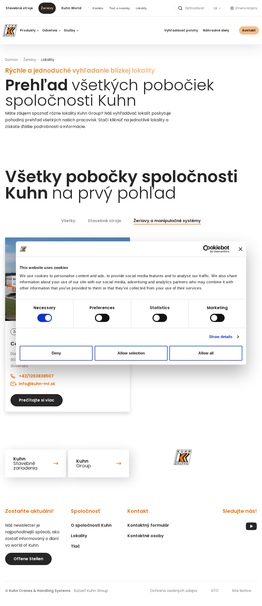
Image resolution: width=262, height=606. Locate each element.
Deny (56, 353)
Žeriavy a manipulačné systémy (167, 221)
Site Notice (241, 590)
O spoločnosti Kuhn (91, 525)
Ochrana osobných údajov (174, 590)
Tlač (75, 546)
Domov (11, 59)
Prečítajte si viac (36, 400)
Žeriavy (47, 8)
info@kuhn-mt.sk (37, 384)
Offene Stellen (28, 559)
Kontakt (249, 30)
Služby (70, 30)
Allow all (206, 353)
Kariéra (98, 8)
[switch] (102, 318)
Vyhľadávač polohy (181, 30)
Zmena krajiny (246, 8)
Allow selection (131, 353)
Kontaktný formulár (148, 525)
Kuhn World (71, 8)
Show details (220, 336)
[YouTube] (251, 529)
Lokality (141, 8)
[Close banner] (240, 249)
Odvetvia (50, 30)
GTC (215, 590)
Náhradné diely (216, 30)
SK (216, 8)
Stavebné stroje (19, 8)
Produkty (28, 30)
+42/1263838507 (36, 376)
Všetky (68, 221)
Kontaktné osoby (145, 536)
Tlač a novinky (119, 8)
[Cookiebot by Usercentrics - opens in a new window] (206, 249)
